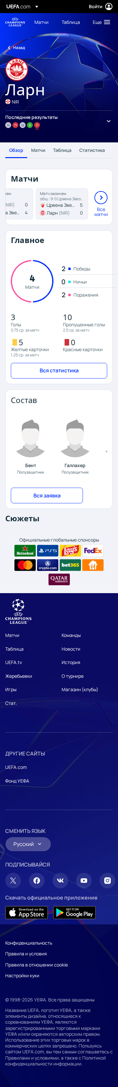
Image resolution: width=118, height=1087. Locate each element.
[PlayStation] (47, 551)
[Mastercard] (25, 565)
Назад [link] (19, 47)
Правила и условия (26, 953)
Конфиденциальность (28, 943)
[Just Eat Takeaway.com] (93, 565)
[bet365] (70, 565)
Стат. (11, 703)
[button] (99, 22)
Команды (71, 635)
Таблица (62, 150)
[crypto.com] (47, 565)
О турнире (73, 676)
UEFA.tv (13, 662)
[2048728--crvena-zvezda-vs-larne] (62, 203)
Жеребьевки (18, 676)
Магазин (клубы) (80, 689)
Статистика (92, 150)
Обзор (16, 150)
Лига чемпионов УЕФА (15, 22)
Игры (10, 689)
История (71, 662)
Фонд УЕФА (17, 781)
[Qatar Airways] (59, 579)
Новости (71, 649)
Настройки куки (22, 975)
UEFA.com (16, 767)
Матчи (38, 150)
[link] (41, 22)
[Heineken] (25, 551)
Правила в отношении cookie (36, 965)
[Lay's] (70, 551)
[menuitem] (42, 22)
